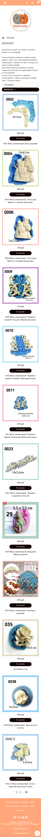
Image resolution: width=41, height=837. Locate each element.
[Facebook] (17, 817)
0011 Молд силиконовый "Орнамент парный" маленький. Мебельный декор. (20, 436)
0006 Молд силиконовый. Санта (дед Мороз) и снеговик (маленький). (20, 259)
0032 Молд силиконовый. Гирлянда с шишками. (20, 612)
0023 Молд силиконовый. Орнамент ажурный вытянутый (20, 494)
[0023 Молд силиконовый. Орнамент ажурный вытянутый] (20, 461)
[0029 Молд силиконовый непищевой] (20, 520)
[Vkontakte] (15, 817)
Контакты (21, 810)
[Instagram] (20, 817)
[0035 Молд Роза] (20, 637)
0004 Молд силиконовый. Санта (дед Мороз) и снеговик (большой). (20, 201)
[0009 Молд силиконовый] (20, 285)
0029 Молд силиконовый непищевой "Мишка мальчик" (20, 553)
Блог (33, 802)
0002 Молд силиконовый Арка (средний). (20, 143)
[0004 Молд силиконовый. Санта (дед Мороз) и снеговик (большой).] (20, 168)
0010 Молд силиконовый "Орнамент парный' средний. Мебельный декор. (20, 377)
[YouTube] (23, 817)
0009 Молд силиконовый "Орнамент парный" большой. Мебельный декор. (20, 318)
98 (26, 792)
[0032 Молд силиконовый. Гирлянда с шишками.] (20, 579)
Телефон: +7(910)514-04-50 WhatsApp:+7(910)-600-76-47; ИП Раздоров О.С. (20, 824)
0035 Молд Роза (20, 669)
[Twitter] (26, 817)
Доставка (24, 806)
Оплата (33, 806)
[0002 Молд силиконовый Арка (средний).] (20, 112)
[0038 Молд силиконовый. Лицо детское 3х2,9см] (20, 693)
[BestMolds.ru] (20, 20)
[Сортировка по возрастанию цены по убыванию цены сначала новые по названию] (20, 85)
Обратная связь (12, 806)
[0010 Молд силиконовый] (20, 344)
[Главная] (3, 38)
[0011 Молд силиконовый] (20, 403)
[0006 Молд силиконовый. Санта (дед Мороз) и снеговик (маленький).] (20, 226)
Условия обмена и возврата (17, 802)
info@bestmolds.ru (20, 828)
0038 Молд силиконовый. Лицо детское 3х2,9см (20, 726)
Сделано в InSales (20, 833)
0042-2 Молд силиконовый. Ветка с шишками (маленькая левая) (20, 785)
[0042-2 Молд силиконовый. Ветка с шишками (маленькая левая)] (20, 752)
